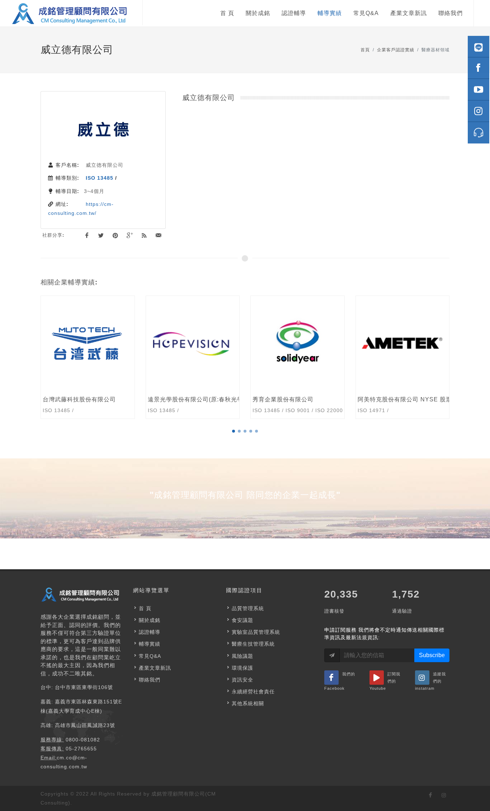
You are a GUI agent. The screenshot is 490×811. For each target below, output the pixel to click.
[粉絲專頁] (478, 68)
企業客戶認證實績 (395, 49)
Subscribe (432, 655)
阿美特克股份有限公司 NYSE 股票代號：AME (421, 399)
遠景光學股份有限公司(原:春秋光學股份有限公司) (215, 399)
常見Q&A (150, 656)
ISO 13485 (99, 178)
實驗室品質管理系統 (256, 632)
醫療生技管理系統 (253, 644)
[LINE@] (478, 46)
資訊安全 (242, 680)
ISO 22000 (329, 410)
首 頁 (145, 608)
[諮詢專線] (478, 132)
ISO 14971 (371, 410)
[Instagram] (478, 111)
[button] (233, 431)
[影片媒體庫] (478, 89)
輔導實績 (149, 644)
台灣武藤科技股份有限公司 (79, 399)
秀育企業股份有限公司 (283, 399)
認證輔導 (149, 632)
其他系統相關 (248, 703)
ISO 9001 (298, 410)
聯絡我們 (149, 680)
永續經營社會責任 (253, 691)
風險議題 (242, 656)
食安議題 (242, 620)
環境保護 (242, 668)
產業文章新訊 (155, 668)
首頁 (365, 49)
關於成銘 (149, 620)
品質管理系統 (248, 608)
